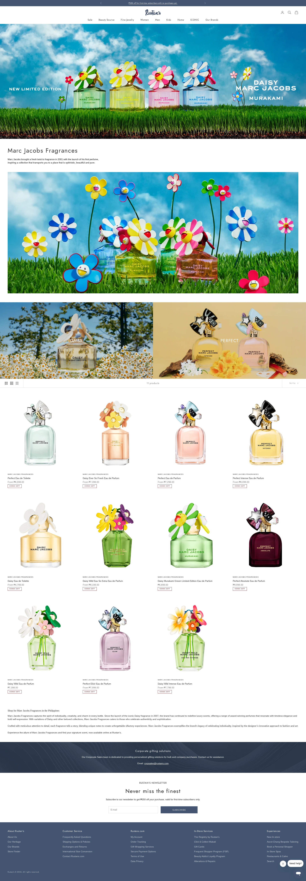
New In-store (273, 837)
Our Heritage (14, 842)
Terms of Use (137, 856)
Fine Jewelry (127, 20)
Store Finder (14, 851)
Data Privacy (137, 861)
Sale (90, 20)
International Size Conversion (77, 851)
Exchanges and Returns (75, 847)
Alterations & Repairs (204, 861)
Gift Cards (199, 847)
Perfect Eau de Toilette (19, 478)
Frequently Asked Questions (77, 837)
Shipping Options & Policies (76, 842)
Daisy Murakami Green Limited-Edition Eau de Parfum (185, 581)
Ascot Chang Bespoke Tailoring (282, 842)
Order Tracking (138, 842)
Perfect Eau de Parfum (169, 478)
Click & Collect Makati (205, 842)
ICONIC (194, 20)
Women (144, 20)
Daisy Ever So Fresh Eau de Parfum (101, 478)
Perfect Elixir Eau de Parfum (97, 684)
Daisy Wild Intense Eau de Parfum (175, 684)
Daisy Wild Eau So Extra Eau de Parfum (103, 581)
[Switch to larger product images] (6, 383)
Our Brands (212, 20)
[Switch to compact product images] (17, 383)
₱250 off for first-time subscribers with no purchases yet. (153, 3)
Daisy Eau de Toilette (18, 581)
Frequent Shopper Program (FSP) (211, 851)
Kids (168, 20)
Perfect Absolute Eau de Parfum (249, 581)
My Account (136, 837)
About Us (12, 837)
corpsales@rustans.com (156, 763)
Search (270, 861)
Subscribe (179, 810)
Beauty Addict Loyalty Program (209, 856)
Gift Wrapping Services (142, 847)
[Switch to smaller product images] (11, 383)
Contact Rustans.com (73, 856)
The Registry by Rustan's (206, 837)
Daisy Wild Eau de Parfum (21, 684)
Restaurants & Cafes (277, 856)
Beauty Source (106, 20)
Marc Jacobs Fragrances (20, 474)
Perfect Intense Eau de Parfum (248, 478)
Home (181, 20)
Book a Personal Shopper (280, 847)
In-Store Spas (274, 851)
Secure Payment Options (143, 851)
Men (157, 20)
